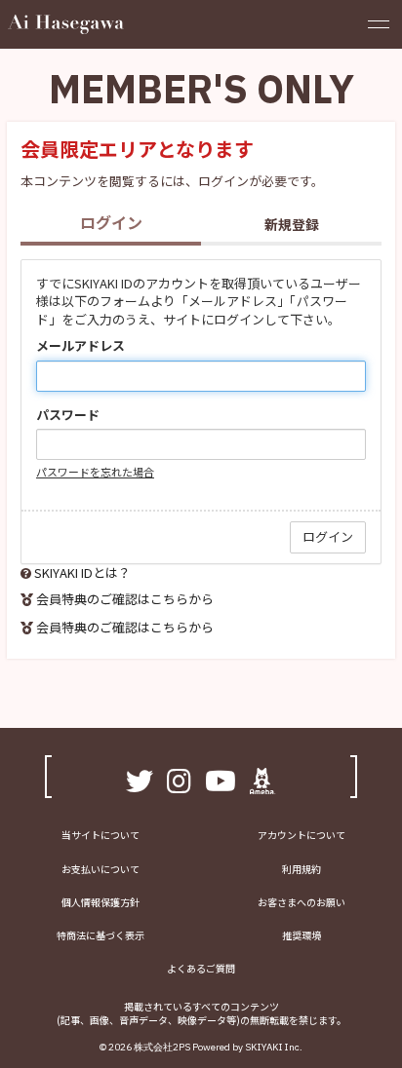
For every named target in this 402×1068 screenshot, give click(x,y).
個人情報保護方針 (100, 902)
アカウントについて (301, 834)
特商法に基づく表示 (100, 935)
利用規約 (301, 868)
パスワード (68, 415)
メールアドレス (80, 346)
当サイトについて (100, 834)
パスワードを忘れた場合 (95, 471)
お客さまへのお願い (301, 902)
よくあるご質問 (201, 968)
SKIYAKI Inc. (273, 1047)
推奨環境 (301, 935)
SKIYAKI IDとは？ (82, 572)
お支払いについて (100, 868)
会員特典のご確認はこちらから (125, 599)
